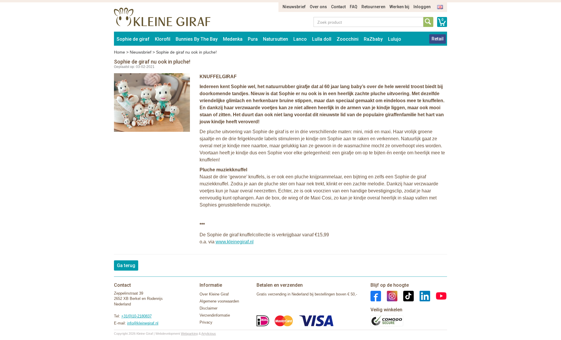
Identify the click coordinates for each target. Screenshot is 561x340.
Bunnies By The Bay (197, 39)
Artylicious (208, 333)
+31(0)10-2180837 (136, 316)
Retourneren (373, 6)
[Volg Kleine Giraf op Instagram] (389, 295)
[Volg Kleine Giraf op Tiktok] (405, 295)
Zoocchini (348, 39)
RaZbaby (373, 39)
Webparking (189, 333)
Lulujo (394, 39)
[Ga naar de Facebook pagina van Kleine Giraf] (375, 295)
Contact (338, 6)
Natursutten (275, 39)
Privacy (206, 322)
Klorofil (162, 39)
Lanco (300, 39)
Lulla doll (321, 39)
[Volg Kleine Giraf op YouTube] (438, 295)
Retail (438, 39)
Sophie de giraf (133, 39)
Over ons (318, 6)
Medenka (233, 39)
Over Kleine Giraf (214, 294)
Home (119, 52)
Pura (253, 39)
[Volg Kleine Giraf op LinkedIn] (422, 295)
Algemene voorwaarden (219, 301)
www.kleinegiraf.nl (235, 241)
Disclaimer (208, 308)
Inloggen (422, 6)
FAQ (353, 6)
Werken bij (399, 6)
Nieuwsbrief (294, 6)
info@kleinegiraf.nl (142, 323)
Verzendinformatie (215, 315)
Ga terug (126, 265)
